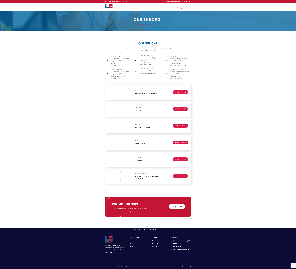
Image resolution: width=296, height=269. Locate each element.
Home (122, 7)
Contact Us (157, 7)
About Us (130, 7)
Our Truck (148, 7)
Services (138, 7)
